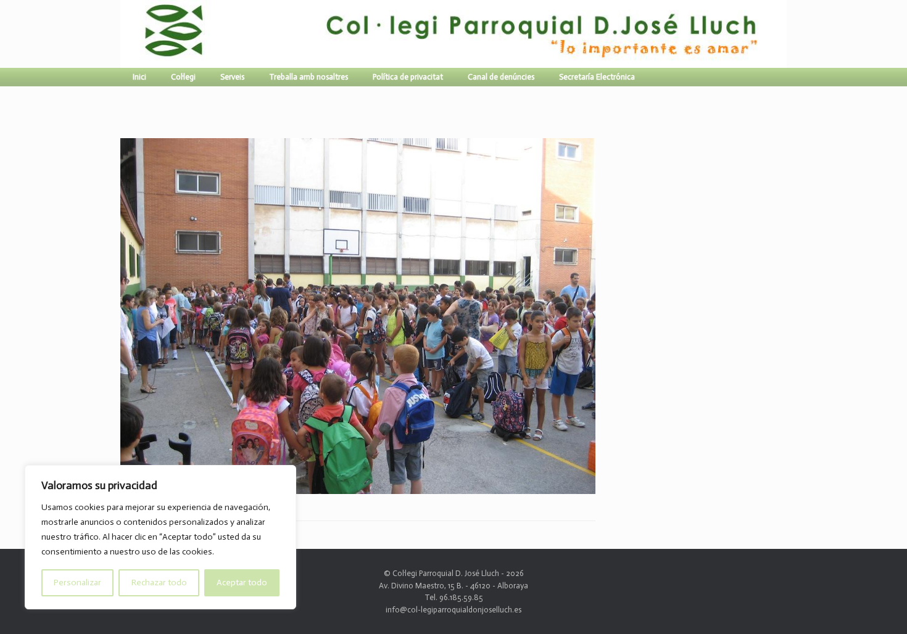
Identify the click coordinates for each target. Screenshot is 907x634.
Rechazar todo (159, 582)
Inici (139, 76)
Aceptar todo (242, 582)
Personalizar (77, 582)
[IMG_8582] (357, 488)
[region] (160, 537)
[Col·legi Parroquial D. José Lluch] (123, 34)
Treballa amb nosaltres (308, 76)
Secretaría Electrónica (597, 76)
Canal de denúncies (501, 76)
